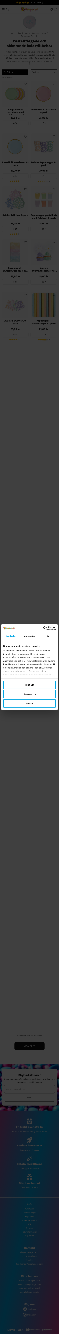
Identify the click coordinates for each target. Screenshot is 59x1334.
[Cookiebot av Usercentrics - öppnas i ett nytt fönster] (43, 628)
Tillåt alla (29, 685)
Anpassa (27, 694)
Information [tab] (29, 636)
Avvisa (29, 703)
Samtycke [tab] (11, 636)
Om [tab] (48, 636)
